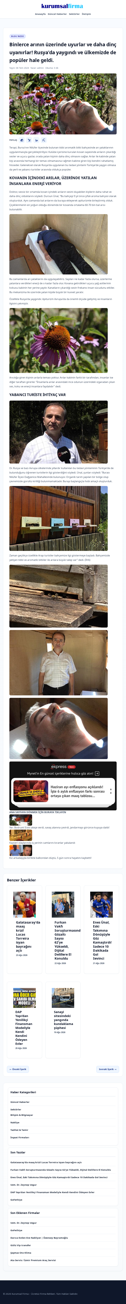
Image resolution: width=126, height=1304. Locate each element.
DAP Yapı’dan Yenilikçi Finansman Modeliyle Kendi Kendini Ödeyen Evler (52, 1192)
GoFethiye (16, 1199)
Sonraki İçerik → (107, 1069)
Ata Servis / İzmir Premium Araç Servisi (33, 1260)
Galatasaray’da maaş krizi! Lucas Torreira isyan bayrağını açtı (46, 1162)
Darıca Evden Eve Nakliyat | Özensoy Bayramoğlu (39, 1237)
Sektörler (74, 13)
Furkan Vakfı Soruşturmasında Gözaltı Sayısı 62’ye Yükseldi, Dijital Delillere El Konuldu (60, 1169)
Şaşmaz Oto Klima (20, 1252)
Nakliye (14, 1122)
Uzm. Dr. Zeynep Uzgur (23, 1184)
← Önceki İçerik (18, 1069)
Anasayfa (40, 13)
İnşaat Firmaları (19, 1137)
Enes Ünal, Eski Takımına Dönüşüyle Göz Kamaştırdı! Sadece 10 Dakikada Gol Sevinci (59, 1177)
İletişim (86, 13)
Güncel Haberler (57, 13)
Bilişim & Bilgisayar (21, 1114)
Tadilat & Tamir (19, 1129)
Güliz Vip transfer (20, 1245)
